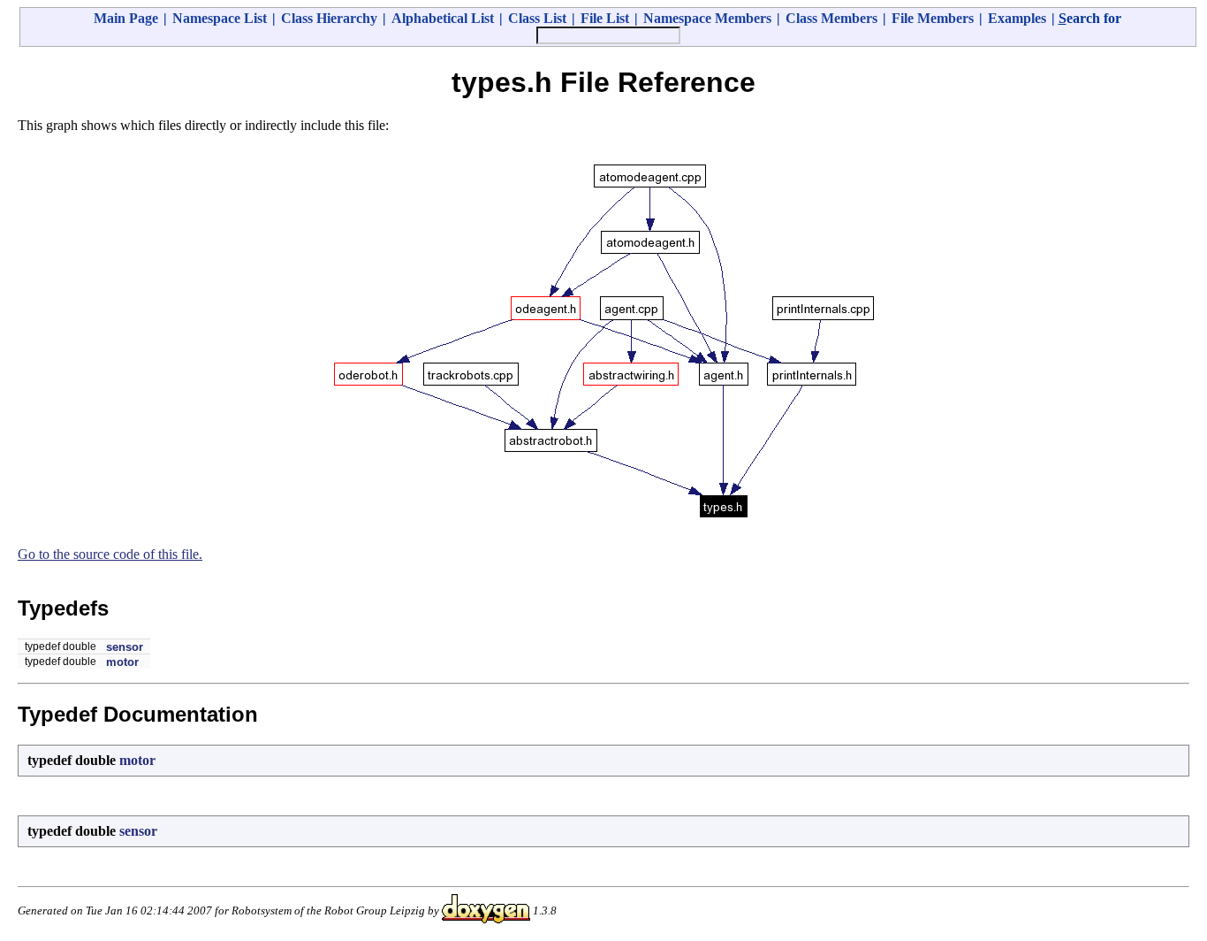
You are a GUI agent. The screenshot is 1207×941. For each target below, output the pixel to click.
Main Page (126, 18)
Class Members (831, 18)
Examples (1017, 18)
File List (605, 18)
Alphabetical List (442, 18)
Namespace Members (707, 18)
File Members (933, 18)
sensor (124, 647)
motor (122, 662)
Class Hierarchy (329, 18)
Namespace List (219, 18)
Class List (537, 18)
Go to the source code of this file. (110, 554)
